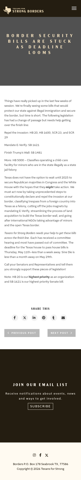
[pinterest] (44, 318)
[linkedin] (34, 318)
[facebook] (14, 318)
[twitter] (24, 318)
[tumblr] (53, 318)
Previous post (23, 333)
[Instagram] (34, 456)
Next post (59, 333)
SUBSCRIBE (40, 406)
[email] (63, 318)
